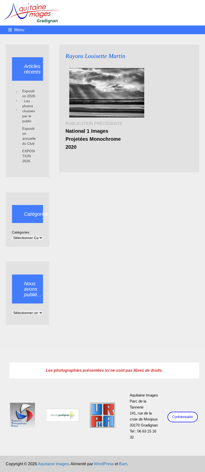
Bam (123, 464)
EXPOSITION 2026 (28, 156)
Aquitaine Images (53, 464)
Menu (19, 30)
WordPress (104, 464)
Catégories (20, 232)
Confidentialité (182, 417)
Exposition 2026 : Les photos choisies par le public (28, 106)
